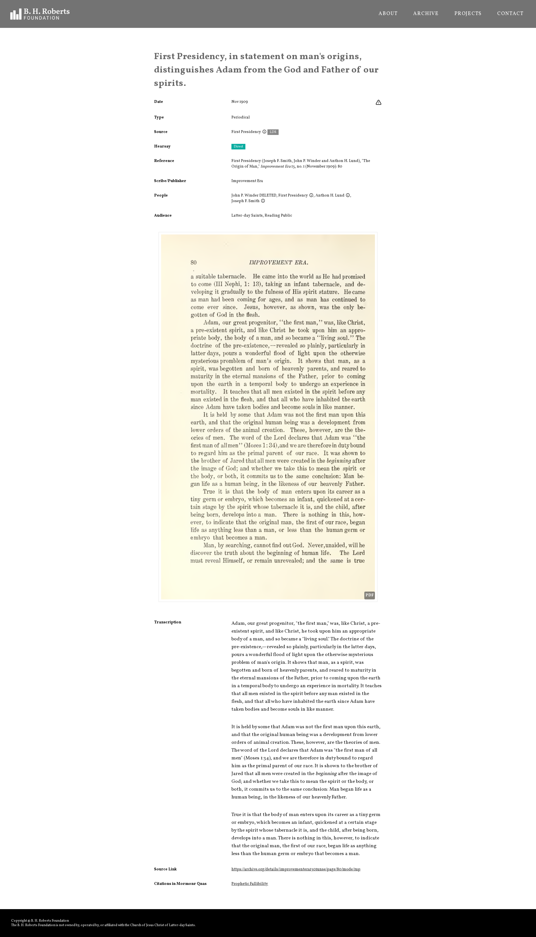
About (388, 14)
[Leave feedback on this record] (378, 102)
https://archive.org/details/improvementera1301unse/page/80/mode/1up (295, 869)
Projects (468, 14)
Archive (426, 14)
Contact (510, 14)
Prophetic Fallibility (249, 884)
